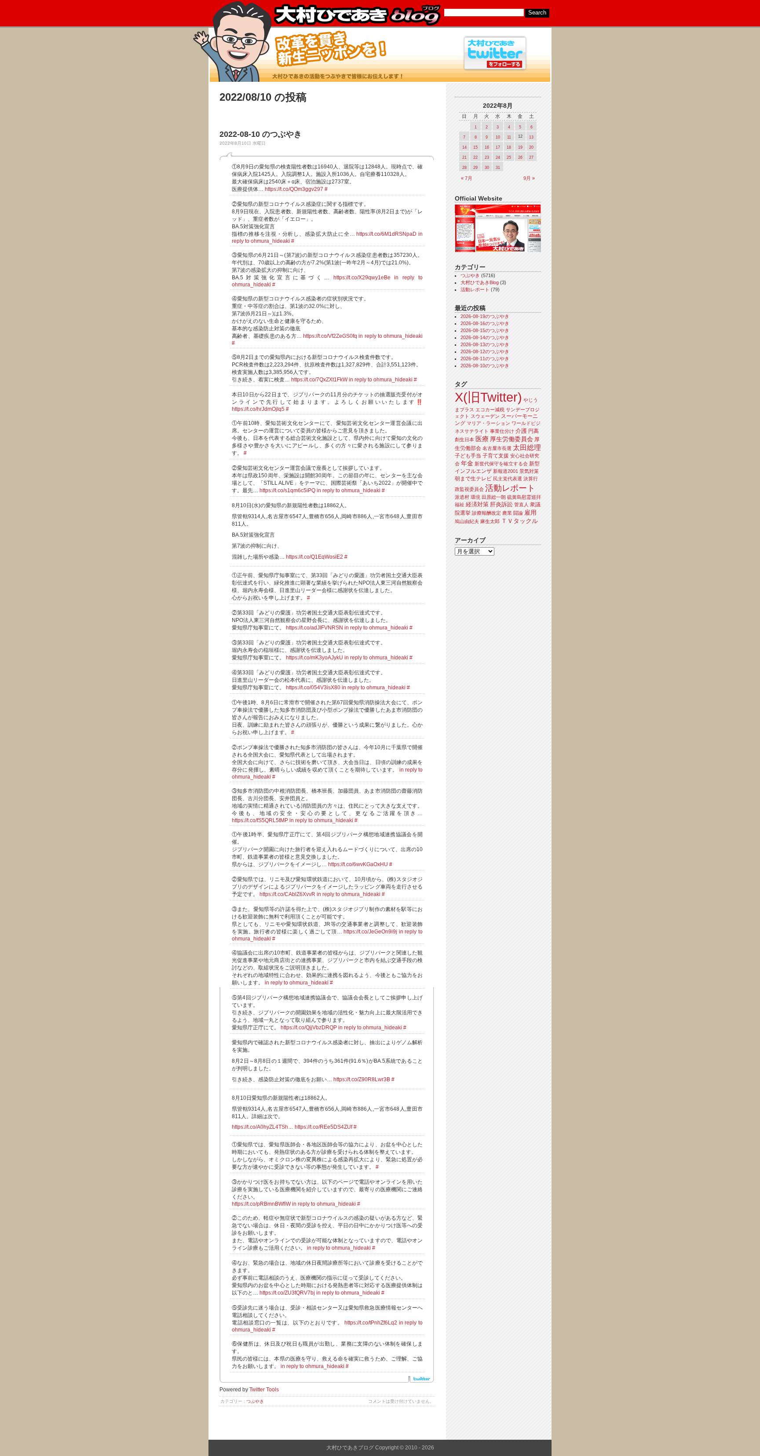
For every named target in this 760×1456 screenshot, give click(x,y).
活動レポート (475, 289)
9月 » (529, 178)
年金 (467, 463)
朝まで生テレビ (473, 479)
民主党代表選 (507, 478)
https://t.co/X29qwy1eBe (362, 277)
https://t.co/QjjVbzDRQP (309, 1027)
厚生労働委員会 (511, 439)
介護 (521, 431)
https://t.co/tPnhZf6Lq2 (370, 1323)
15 (475, 147)
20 (531, 147)
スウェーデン (485, 416)
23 (487, 157)
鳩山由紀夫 (467, 521)
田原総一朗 (494, 497)
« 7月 (466, 178)
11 (509, 137)
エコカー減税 (489, 409)
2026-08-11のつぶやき (484, 358)
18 (509, 147)
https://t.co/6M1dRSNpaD (386, 234)
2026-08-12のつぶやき (484, 351)
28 (464, 167)
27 (531, 157)
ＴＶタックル (519, 520)
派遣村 (462, 497)
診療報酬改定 (486, 513)
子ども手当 (468, 456)
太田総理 (527, 447)
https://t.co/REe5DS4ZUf (323, 1127)
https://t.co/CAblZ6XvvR (287, 894)
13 (531, 137)
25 (509, 157)
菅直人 (521, 504)
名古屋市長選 (497, 448)
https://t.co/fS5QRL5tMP (260, 820)
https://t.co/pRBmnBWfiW (261, 1204)
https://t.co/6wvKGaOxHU (358, 864)
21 (464, 157)
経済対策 (477, 504)
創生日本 (464, 439)
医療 (482, 439)
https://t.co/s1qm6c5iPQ (287, 490)
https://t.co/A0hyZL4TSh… (262, 1127)
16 (487, 147)
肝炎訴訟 (501, 504)
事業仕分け (502, 431)
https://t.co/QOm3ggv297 (294, 189)
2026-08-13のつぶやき (484, 344)
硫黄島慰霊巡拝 (524, 497)
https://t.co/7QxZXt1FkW (319, 380)
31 (498, 167)
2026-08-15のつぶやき (484, 330)
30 (487, 167)
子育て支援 (495, 456)
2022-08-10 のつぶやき (260, 134)
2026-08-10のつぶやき (484, 365)
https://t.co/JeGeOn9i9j (370, 932)
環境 (475, 497)
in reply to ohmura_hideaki (390, 336)
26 (520, 157)
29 (475, 167)
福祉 (459, 504)
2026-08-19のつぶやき (484, 316)
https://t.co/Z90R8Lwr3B (361, 1079)
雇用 (530, 512)
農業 (507, 513)
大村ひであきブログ (357, 15)
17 (498, 147)
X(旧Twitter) (488, 397)
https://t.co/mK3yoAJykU (314, 658)
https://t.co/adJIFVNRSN (314, 628)
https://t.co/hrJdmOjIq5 (258, 409)
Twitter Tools (264, 1389)
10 (498, 137)
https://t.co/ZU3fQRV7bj (287, 1293)
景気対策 (529, 471)
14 (464, 147)
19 (520, 147)
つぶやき (255, 1401)
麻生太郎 (490, 521)
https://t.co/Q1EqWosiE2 (314, 557)
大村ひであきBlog (479, 282)
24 (498, 157)
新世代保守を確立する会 (501, 463)
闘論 (518, 513)
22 (475, 157)
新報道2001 (505, 471)
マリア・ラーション (488, 423)
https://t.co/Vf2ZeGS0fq (330, 336)
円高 (533, 431)
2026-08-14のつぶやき (484, 337)
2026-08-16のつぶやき (484, 323)
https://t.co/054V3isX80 (313, 687)
